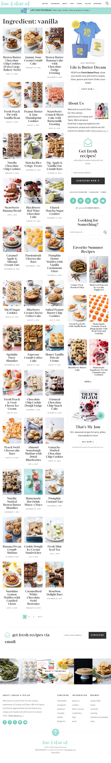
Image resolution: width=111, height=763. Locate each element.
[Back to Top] (55, 732)
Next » (40, 617)
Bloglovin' (94, 192)
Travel (79, 3)
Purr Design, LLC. (70, 750)
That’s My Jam (78, 709)
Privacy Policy (55, 752)
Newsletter (62, 701)
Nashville (94, 709)
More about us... (99, 131)
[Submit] (104, 232)
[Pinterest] (80, 201)
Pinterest (61, 709)
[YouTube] (103, 201)
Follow (88, 3)
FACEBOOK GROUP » (89, 208)
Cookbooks (55, 3)
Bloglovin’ (61, 721)
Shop (72, 3)
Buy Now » (88, 442)
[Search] (107, 3)
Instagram (61, 705)
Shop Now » (88, 89)
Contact (75, 705)
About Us (76, 701)
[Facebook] (73, 201)
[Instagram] (88, 201)
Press (74, 721)
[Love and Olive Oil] (15, 4)
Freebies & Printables (99, 717)
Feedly (103, 192)
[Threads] (95, 201)
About (64, 3)
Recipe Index (95, 701)
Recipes (45, 3)
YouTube (60, 713)
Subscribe (97, 3)
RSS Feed (84, 192)
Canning (93, 713)
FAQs (74, 717)
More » (79, 382)
